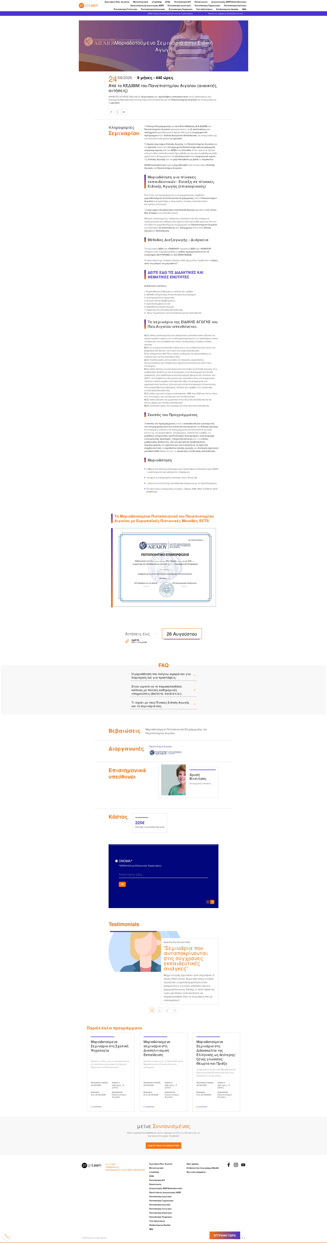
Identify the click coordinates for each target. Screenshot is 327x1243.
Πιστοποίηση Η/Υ (182, 1)
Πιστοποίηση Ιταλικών (235, 5)
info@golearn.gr (112, 1167)
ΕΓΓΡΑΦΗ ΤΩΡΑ (225, 1235)
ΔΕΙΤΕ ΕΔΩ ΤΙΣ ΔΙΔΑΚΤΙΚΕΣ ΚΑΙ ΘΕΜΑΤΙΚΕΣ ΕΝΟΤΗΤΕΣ (175, 274)
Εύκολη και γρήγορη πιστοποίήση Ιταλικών (225, 13)
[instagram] (236, 1165)
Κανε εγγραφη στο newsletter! (163, 1145)
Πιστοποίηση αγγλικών (179, 5)
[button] (175, 1010)
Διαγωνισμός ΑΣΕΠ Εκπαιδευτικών (228, 1)
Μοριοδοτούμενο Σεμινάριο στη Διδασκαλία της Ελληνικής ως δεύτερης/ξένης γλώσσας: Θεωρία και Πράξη (216, 1072)
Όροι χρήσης (193, 1164)
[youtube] (243, 1165)
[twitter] (117, 111)
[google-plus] (123, 111)
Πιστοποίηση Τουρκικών (180, 9)
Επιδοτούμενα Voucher (227, 9)
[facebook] (111, 111)
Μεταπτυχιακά (140, 1)
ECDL (168, 1)
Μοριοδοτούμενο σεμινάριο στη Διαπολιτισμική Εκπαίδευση (163, 1072)
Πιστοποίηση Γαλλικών (125, 9)
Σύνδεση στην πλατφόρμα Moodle (203, 1168)
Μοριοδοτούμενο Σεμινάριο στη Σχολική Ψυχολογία (110, 1072)
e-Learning (156, 1)
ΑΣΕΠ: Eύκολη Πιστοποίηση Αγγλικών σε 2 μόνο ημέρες (170, 13)
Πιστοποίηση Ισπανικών (153, 9)
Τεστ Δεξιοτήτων (204, 9)
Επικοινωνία (201, 1)
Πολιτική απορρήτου (196, 1172)
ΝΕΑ (244, 9)
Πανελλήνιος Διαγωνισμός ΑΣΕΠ (147, 5)
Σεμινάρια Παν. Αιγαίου (117, 1)
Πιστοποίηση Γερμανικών (207, 5)
